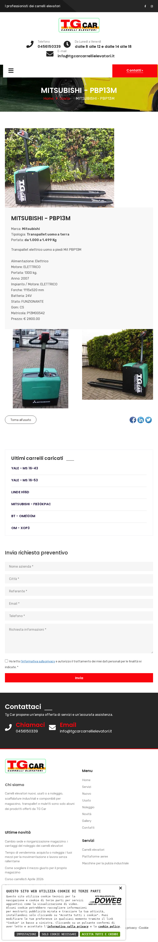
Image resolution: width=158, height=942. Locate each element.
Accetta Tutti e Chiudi (100, 934)
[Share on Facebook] (133, 420)
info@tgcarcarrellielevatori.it (86, 731)
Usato (65, 98)
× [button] (120, 887)
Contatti (88, 828)
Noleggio (88, 807)
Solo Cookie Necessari (59, 934)
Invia (79, 678)
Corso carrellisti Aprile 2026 (24, 879)
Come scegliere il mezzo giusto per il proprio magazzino (36, 870)
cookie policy (109, 926)
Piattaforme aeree (95, 856)
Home (48, 98)
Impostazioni (26, 934)
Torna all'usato (20, 420)
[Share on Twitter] (148, 420)
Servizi (86, 787)
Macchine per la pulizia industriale (105, 863)
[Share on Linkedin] (140, 420)
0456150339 (27, 731)
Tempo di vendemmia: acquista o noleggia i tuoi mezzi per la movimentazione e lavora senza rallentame (38, 857)
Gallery (86, 821)
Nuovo (86, 794)
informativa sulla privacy (67, 926)
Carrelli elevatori (93, 850)
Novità (86, 814)
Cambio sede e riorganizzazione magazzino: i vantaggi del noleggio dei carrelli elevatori (36, 844)
